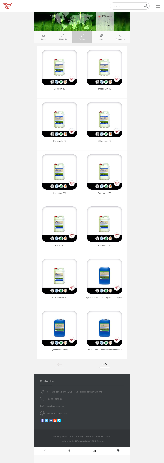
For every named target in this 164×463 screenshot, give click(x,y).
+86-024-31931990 (55, 399)
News (71, 436)
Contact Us (90, 436)
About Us (56, 436)
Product (64, 436)
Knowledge (80, 436)
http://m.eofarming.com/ (57, 413)
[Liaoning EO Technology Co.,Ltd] (18, 6)
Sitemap (108, 436)
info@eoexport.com (55, 406)
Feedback (99, 436)
